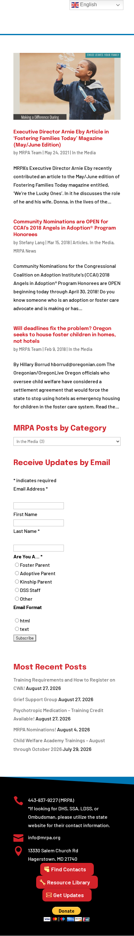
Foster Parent (35, 565)
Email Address (30, 488)
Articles (80, 242)
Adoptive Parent (37, 573)
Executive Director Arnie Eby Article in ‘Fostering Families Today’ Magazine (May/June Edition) (61, 138)
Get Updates (68, 895)
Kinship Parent (36, 581)
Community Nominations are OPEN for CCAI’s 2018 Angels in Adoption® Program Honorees (64, 228)
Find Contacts (68, 869)
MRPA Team (30, 152)
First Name (25, 514)
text (24, 629)
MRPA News (24, 251)
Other (26, 599)
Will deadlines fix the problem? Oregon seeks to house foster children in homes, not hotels (64, 335)
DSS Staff (30, 590)
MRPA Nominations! (34, 729)
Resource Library (68, 882)
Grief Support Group (35, 699)
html (25, 620)
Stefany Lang (32, 242)
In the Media (84, 152)
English (88, 4)
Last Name (26, 531)
